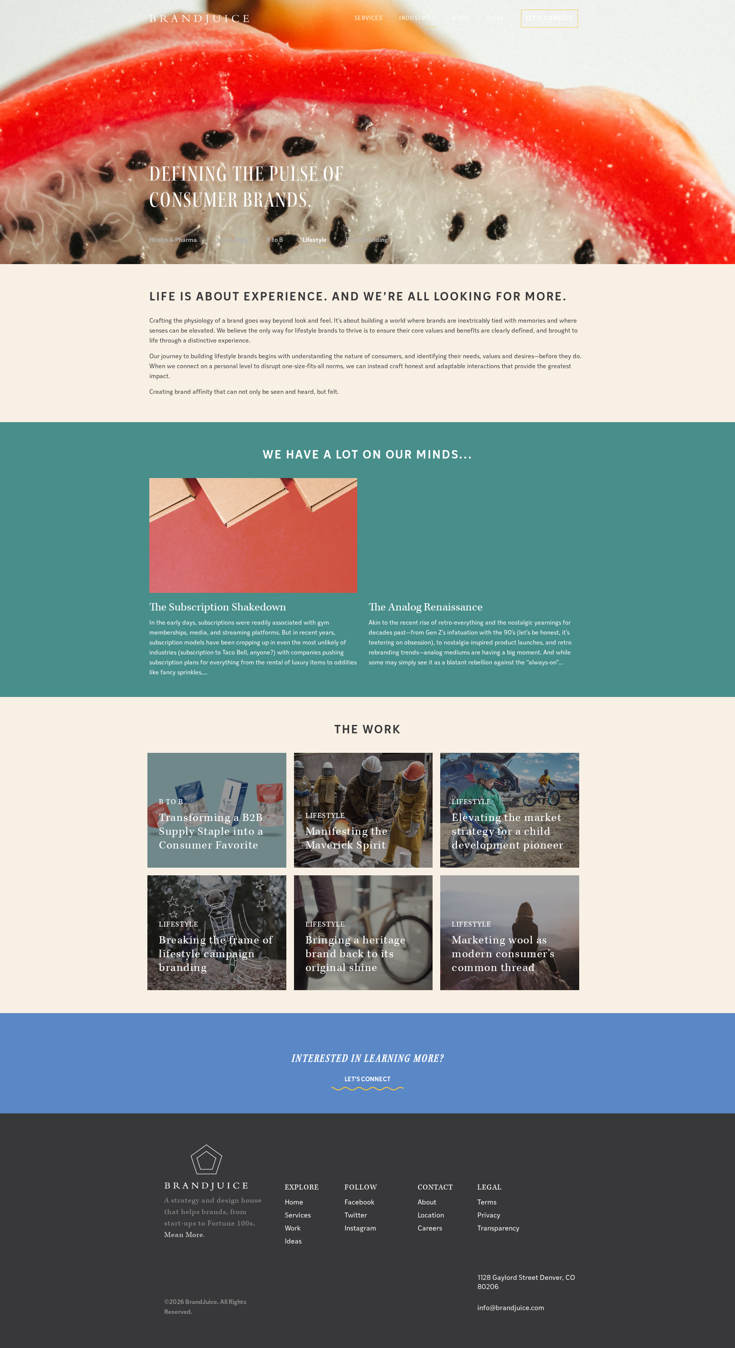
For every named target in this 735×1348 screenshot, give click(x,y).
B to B (274, 240)
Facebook (359, 1202)
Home (294, 1202)
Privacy (488, 1216)
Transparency (498, 1229)
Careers (430, 1229)
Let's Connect (367, 1080)
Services (298, 1216)
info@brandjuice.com (510, 1308)
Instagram (360, 1229)
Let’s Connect (549, 18)
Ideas (495, 18)
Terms (487, 1202)
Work (461, 18)
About (427, 1202)
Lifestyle (314, 240)
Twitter (356, 1216)
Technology (231, 240)
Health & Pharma (173, 240)
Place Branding (367, 240)
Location (431, 1216)
